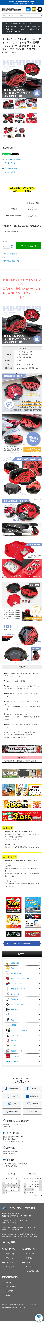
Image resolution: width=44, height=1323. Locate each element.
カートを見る (30, 1267)
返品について (6, 257)
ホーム (8, 24)
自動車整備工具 (15, 24)
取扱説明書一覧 (11, 1286)
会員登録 (29, 1258)
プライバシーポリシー (31, 1304)
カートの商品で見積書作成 (22, 943)
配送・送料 (9, 1262)
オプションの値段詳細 (9, 254)
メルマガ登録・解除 (32, 1271)
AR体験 (8, 1295)
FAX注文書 (9, 1291)
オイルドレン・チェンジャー (29, 24)
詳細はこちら (11, 1089)
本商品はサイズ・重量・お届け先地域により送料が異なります (21, 227)
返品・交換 (9, 1258)
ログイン (29, 1262)
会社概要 (8, 1282)
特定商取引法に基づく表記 (10, 261)
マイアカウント (31, 1254)
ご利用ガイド (10, 1254)
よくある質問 (10, 1267)
